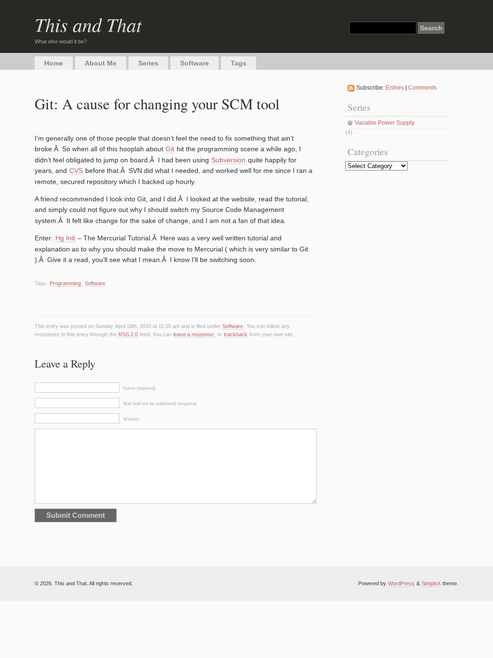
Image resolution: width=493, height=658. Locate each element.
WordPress (401, 583)
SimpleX (431, 583)
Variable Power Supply (385, 122)
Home (53, 63)
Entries (395, 87)
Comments (422, 87)
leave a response (193, 334)
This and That (88, 24)
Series (148, 63)
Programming (65, 283)
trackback (235, 334)
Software (194, 63)
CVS (76, 170)
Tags (238, 63)
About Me (101, 63)
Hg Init (65, 238)
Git (170, 149)
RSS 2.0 (128, 334)
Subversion (228, 160)
